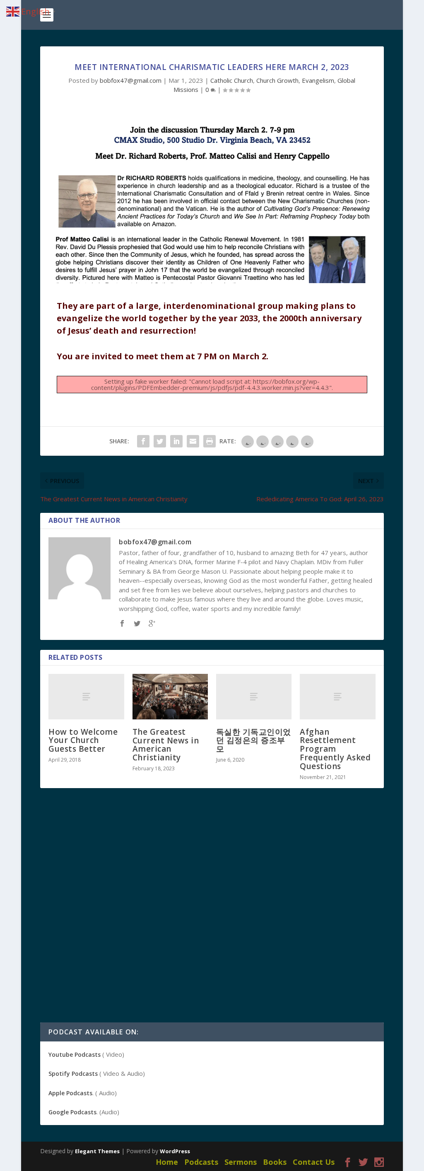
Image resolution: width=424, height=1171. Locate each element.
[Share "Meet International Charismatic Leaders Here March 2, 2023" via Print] (209, 441)
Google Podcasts (72, 1112)
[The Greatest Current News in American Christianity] (170, 696)
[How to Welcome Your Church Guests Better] (86, 696)
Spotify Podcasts (73, 1073)
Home (167, 1162)
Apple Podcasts (70, 1093)
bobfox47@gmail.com (130, 80)
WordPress (175, 1151)
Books (275, 1162)
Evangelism (318, 80)
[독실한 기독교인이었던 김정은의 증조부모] (254, 696)
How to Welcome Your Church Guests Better (83, 740)
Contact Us (314, 1162)
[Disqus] (211, 916)
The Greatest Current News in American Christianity (165, 744)
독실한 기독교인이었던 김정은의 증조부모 (253, 740)
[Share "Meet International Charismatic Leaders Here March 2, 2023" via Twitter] (160, 441)
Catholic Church (231, 80)
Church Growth (277, 80)
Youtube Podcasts (74, 1054)
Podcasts (201, 1162)
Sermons (240, 1162)
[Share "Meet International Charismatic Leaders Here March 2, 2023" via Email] (193, 441)
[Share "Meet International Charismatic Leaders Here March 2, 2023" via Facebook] (143, 441)
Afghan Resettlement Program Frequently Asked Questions (335, 749)
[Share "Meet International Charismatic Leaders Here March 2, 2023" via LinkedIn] (176, 441)
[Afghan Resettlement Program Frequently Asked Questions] (337, 696)
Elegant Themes (97, 1151)
